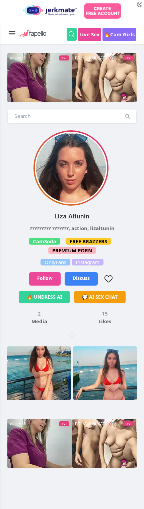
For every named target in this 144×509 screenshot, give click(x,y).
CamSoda (44, 241)
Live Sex (89, 34)
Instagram (87, 262)
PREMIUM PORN (72, 250)
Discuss (81, 278)
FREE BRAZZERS (88, 241)
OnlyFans (55, 262)
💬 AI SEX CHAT (100, 297)
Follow (45, 278)
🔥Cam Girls (119, 34)
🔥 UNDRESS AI (44, 297)
